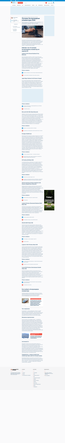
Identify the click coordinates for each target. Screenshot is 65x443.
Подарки (33, 5)
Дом (36, 5)
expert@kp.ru (48, 375)
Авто (22, 5)
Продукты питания (46, 5)
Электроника (35, 372)
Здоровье (35, 381)
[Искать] (46, 3)
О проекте (23, 372)
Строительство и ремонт (37, 377)
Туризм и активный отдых (37, 384)
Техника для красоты (28, 5)
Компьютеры (19, 5)
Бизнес (34, 385)
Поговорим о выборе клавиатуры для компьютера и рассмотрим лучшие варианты (36, 337)
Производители (40, 5)
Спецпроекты (35, 386)
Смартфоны (14, 5)
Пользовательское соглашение (26, 375)
